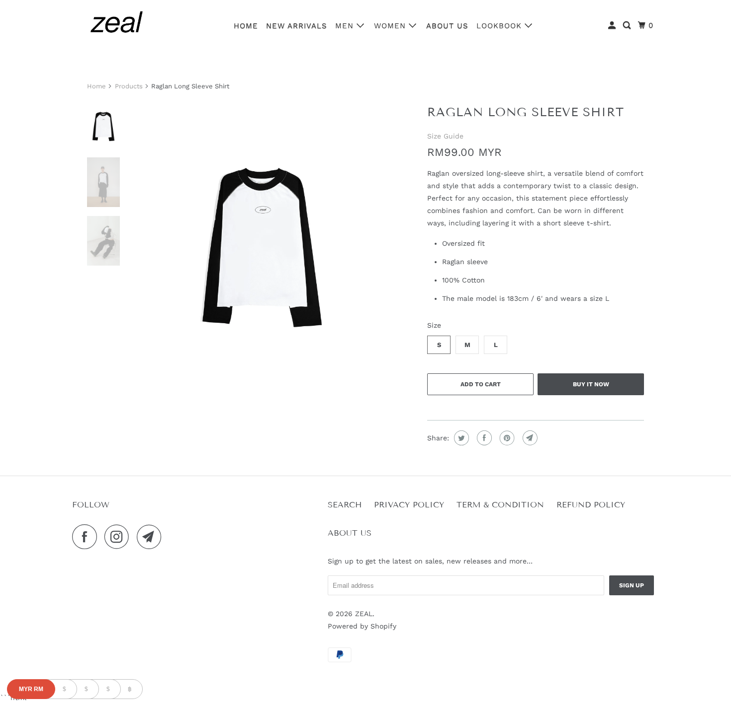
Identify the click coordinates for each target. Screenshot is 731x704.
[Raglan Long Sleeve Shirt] (262, 233)
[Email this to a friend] (529, 437)
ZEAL (363, 614)
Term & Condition (500, 504)
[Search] (628, 25)
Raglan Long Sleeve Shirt (525, 112)
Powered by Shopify (362, 626)
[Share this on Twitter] (460, 437)
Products (129, 86)
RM (31, 689)
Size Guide (445, 136)
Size (434, 325)
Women (391, 25)
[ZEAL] (117, 24)
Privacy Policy (409, 504)
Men (346, 25)
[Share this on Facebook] (483, 437)
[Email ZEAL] (152, 536)
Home (246, 25)
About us (447, 25)
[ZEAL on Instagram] (119, 536)
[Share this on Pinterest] (506, 437)
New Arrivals (296, 25)
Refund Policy (590, 504)
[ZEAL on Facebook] (87, 536)
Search (345, 504)
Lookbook (500, 25)
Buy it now (591, 384)
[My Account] (613, 25)
